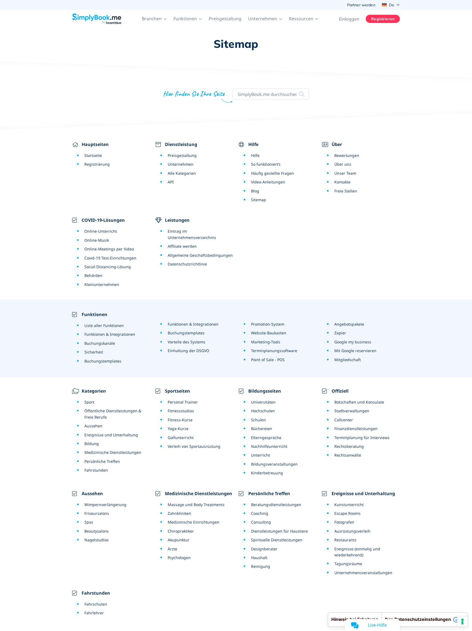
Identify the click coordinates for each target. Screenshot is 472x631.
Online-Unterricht (100, 231)
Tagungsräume (348, 563)
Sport (89, 402)
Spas (88, 522)
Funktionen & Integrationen (109, 334)
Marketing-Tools (265, 341)
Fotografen (344, 522)
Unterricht (260, 455)
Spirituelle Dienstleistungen (276, 539)
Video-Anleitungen (268, 182)
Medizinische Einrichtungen (193, 522)
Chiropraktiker (181, 531)
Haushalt (259, 557)
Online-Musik (96, 240)
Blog (255, 191)
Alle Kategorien (182, 173)
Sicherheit (93, 352)
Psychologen (179, 557)
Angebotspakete (349, 324)
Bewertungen (346, 155)
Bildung (91, 443)
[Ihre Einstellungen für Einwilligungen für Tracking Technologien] (462, 621)
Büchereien (261, 428)
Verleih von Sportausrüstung (194, 446)
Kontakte (342, 182)
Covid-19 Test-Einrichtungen (110, 258)
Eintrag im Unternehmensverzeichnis (192, 234)
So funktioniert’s (266, 164)
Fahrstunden (96, 470)
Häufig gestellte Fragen (272, 173)
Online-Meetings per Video (109, 249)
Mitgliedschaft (347, 359)
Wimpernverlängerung (105, 504)
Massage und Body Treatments (196, 504)
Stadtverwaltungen (351, 410)
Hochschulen (263, 410)
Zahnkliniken (179, 513)
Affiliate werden (182, 246)
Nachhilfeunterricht (269, 446)
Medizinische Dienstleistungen (112, 452)
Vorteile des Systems (186, 341)
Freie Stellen (345, 191)
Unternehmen (180, 164)
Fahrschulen (95, 604)
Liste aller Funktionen (104, 325)
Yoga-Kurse (178, 428)
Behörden (93, 275)
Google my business (352, 341)
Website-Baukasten (268, 332)
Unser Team (345, 173)
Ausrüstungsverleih (352, 531)
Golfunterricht (181, 437)
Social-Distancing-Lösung (107, 266)
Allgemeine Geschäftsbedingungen (200, 255)
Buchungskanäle (99, 343)
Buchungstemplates (102, 361)
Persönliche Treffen (102, 461)
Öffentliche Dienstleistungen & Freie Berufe (112, 413)
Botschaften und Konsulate (359, 402)
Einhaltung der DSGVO (188, 350)
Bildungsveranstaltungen (274, 464)
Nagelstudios (96, 539)
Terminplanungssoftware (274, 350)
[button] (154, 19)
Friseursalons (96, 513)
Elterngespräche (266, 437)
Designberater (264, 548)
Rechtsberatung (349, 446)
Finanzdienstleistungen (355, 428)
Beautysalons (96, 531)
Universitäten (263, 402)
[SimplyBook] (96, 19)
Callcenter (343, 419)
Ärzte (172, 548)
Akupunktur (178, 539)
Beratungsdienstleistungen (276, 504)
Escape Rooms (347, 513)
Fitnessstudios (181, 410)
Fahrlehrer (94, 612)
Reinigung (260, 566)
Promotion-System (267, 324)
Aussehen (93, 425)
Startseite (93, 155)
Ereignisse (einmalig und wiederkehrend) (357, 551)
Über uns (342, 164)
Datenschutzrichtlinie (187, 264)
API (171, 182)
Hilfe (255, 155)
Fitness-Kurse (180, 419)
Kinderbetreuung (267, 472)
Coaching (259, 513)
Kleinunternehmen (101, 284)
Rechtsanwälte (347, 455)
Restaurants (345, 539)
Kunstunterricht (349, 504)
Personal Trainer (183, 402)
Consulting (261, 522)
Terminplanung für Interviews (362, 437)
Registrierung (97, 164)
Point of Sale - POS (268, 359)
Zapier (340, 332)
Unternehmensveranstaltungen (363, 572)
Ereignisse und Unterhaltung (111, 434)
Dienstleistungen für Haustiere (279, 531)
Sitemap (258, 199)
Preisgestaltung (225, 19)
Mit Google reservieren (355, 350)
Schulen (258, 419)
